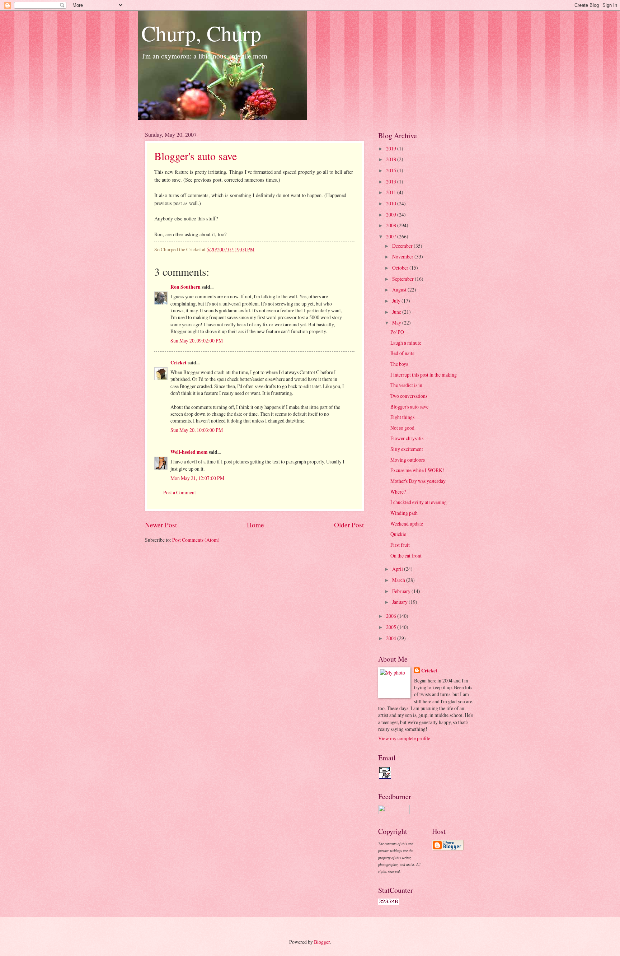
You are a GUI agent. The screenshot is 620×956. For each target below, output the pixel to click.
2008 (391, 225)
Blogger (322, 941)
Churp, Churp (201, 33)
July (396, 300)
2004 (391, 638)
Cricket (178, 362)
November (403, 256)
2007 (391, 236)
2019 (391, 148)
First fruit (400, 544)
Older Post (349, 524)
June (397, 311)
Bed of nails (402, 353)
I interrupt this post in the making (423, 374)
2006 (391, 615)
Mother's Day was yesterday (418, 480)
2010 (391, 203)
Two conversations (408, 395)
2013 (391, 181)
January (400, 601)
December (403, 245)
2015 (391, 170)
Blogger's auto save (195, 156)
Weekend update (406, 523)
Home (255, 524)
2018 (391, 159)
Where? (398, 491)
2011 (391, 192)
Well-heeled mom (189, 452)
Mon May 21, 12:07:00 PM (197, 478)
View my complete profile (404, 738)
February (402, 591)
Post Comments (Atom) (196, 539)
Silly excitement (406, 449)
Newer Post (161, 524)
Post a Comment (179, 492)
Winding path (404, 512)
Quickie (398, 534)
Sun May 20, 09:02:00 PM (196, 340)
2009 (391, 214)
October (400, 267)
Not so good (402, 427)
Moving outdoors (407, 459)
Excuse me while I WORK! (417, 470)
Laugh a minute (405, 342)
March (399, 580)
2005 (391, 627)
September (403, 278)
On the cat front (406, 555)
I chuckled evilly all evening (418, 502)
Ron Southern (185, 286)
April (398, 568)
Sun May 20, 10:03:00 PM (196, 429)
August (400, 289)
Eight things (402, 417)
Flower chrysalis (406, 438)
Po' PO (397, 331)
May (397, 322)
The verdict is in (406, 385)
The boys (399, 363)
